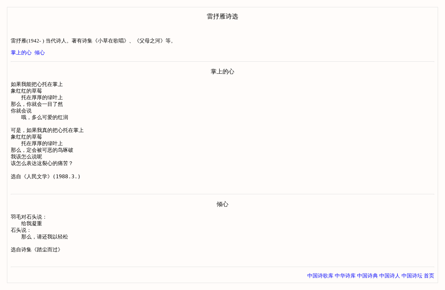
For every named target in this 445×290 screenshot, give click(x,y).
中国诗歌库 (320, 276)
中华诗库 (345, 276)
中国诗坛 (412, 276)
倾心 (39, 52)
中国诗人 (389, 276)
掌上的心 (21, 52)
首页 (429, 276)
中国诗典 (367, 276)
